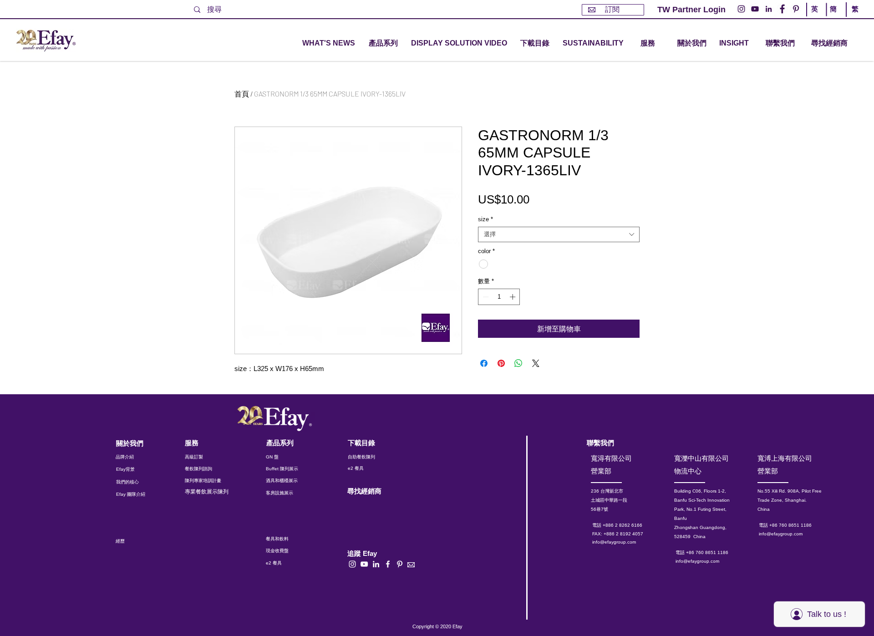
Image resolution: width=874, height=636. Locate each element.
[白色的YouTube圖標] (364, 564)
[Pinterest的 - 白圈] (796, 8)
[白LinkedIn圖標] (376, 564)
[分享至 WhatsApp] (518, 363)
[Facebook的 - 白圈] (782, 8)
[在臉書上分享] (483, 363)
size (485, 219)
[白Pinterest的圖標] (399, 564)
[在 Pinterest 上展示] (501, 363)
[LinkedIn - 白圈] (768, 8)
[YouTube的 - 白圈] (755, 8)
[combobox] (559, 234)
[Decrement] (484, 297)
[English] (816, 17)
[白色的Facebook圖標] (387, 564)
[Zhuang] (834, 17)
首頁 (241, 93)
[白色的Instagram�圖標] (352, 564)
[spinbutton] (499, 297)
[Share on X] (535, 363)
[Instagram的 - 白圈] (741, 8)
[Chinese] (853, 17)
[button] (383, 43)
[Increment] (513, 297)
